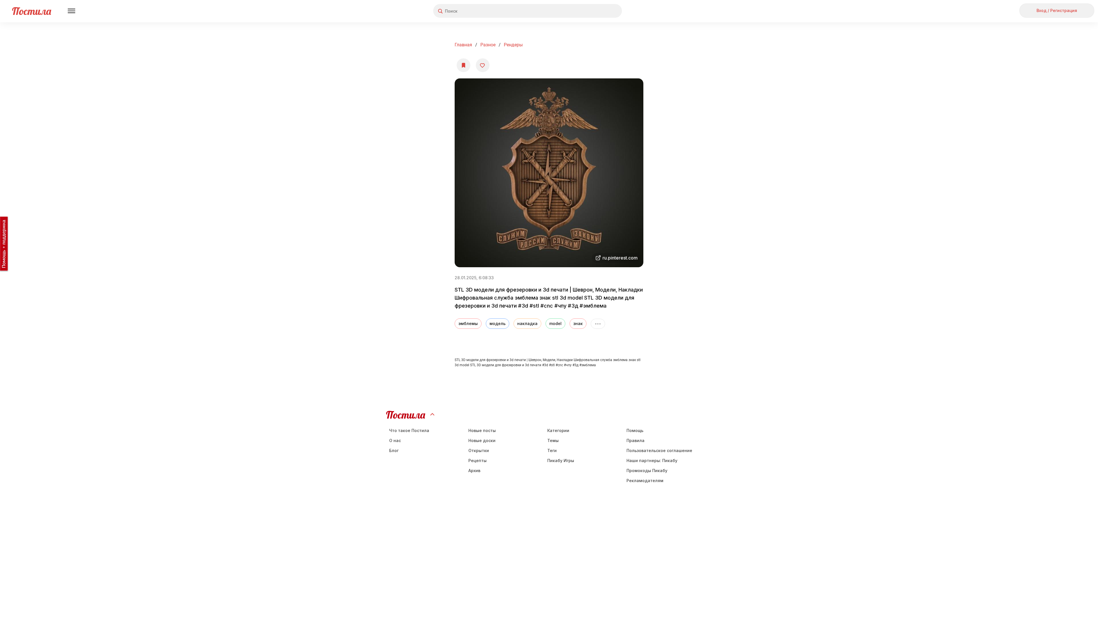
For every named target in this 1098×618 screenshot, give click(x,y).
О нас (395, 440)
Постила (31, 11)
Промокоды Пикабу (646, 470)
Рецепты (477, 460)
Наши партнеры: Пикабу (651, 460)
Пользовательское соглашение (659, 450)
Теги (552, 450)
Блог (394, 450)
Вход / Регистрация (1057, 10)
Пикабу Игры (560, 460)
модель (498, 323)
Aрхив (474, 470)
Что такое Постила (409, 430)
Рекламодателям (644, 480)
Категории (558, 430)
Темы (553, 440)
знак (578, 323)
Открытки (478, 450)
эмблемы (468, 323)
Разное (488, 44)
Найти (596, 11)
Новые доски (482, 440)
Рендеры (513, 44)
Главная (463, 44)
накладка (527, 323)
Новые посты (482, 430)
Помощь (634, 430)
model (555, 323)
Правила (635, 440)
